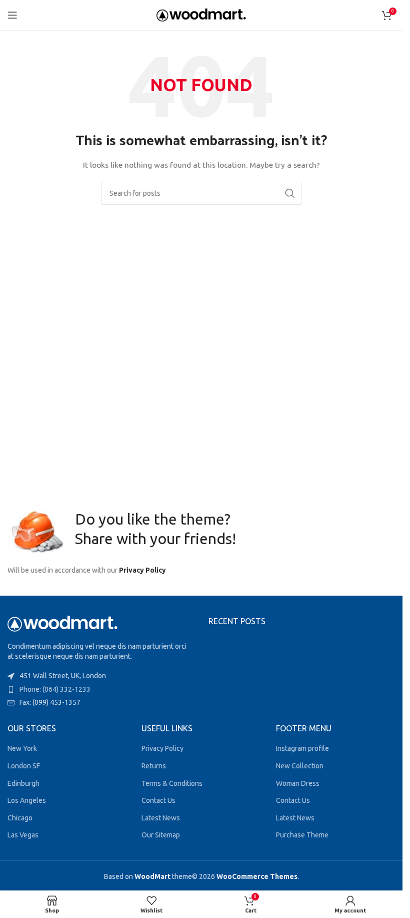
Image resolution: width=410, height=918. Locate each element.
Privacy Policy (142, 570)
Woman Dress (298, 783)
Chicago (20, 818)
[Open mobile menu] (12, 15)
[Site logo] (201, 15)
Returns (154, 766)
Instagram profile (302, 748)
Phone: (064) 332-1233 (55, 689)
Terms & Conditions (172, 783)
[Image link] (63, 623)
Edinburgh (24, 783)
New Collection (300, 766)
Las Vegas (23, 835)
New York (22, 748)
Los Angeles (27, 800)
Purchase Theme (302, 835)
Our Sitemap (161, 835)
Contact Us (159, 800)
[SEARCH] (290, 193)
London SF (24, 766)
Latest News (161, 818)
